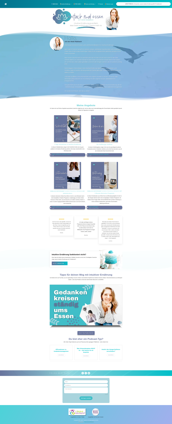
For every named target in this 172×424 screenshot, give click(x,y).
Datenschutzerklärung (89, 421)
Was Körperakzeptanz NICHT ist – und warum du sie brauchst (86, 350)
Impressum (81, 421)
